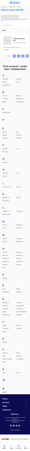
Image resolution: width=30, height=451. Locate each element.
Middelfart (19, 225)
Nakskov (5, 238)
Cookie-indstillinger (15, 430)
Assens (18, 82)
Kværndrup (5, 200)
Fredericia (5, 151)
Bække (4, 102)
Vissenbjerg (19, 359)
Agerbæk (18, 79)
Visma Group (14, 439)
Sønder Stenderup (21, 311)
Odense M (19, 252)
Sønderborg (5, 314)
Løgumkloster (6, 214)
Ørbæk (4, 392)
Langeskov (5, 211)
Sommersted (20, 305)
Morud (4, 228)
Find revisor (4, 7)
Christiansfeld (6, 112)
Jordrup (18, 187)
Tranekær (19, 328)
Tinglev (4, 325)
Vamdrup (5, 353)
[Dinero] (1, 444)
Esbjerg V (5, 138)
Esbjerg (4, 135)
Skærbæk (19, 302)
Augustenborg (6, 85)
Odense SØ (19, 261)
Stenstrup (5, 308)
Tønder (4, 331)
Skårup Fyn (5, 302)
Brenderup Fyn (20, 98)
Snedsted (5, 305)
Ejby (17, 132)
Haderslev (5, 173)
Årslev (18, 372)
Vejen (17, 353)
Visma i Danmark (23, 439)
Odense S (19, 258)
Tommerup (5, 328)
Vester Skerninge (7, 359)
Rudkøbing (5, 292)
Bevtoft (4, 95)
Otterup (18, 264)
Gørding (4, 162)
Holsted (4, 176)
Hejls (17, 173)
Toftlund (18, 325)
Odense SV (5, 261)
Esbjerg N (19, 135)
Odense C (5, 252)
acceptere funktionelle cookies (11, 19)
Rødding (18, 292)
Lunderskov (19, 211)
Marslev (4, 225)
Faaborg (4, 148)
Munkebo (19, 228)
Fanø (17, 148)
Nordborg (19, 238)
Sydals (4, 311)
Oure (3, 267)
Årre (3, 372)
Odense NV (19, 255)
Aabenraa (5, 79)
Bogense (18, 95)
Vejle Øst (18, 356)
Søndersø (19, 314)
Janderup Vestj (6, 187)
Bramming (5, 98)
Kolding (18, 197)
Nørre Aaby (19, 241)
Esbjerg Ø (19, 138)
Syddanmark (12, 7)
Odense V (5, 264)
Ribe (3, 289)
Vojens (4, 362)
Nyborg (4, 241)
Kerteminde (5, 197)
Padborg (4, 278)
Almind (4, 82)
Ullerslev (4, 342)
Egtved (4, 132)
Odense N (5, 255)
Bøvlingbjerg (19, 102)
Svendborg (19, 308)
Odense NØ (5, 258)
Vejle (3, 356)
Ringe (17, 289)
